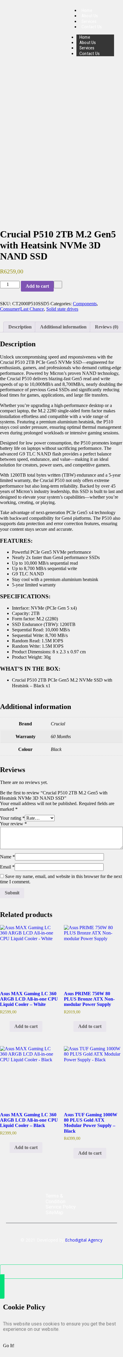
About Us (87, 42)
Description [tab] (20, 326)
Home (84, 37)
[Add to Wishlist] (58, 284)
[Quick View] (7, 1026)
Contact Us (92, 26)
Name (7, 856)
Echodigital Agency (83, 1240)
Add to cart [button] (26, 1026)
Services (87, 48)
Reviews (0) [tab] (106, 326)
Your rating (12, 818)
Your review (13, 823)
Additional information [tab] (63, 326)
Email (7, 866)
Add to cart (37, 286)
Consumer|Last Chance (22, 309)
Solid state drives (62, 309)
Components (85, 303)
